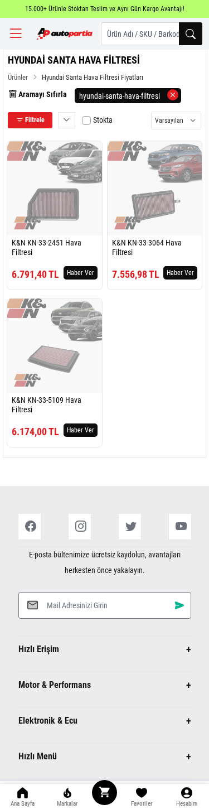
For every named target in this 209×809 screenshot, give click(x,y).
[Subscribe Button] (179, 605)
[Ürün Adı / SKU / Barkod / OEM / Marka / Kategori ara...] (190, 33)
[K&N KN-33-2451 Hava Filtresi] (54, 188)
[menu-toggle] (15, 33)
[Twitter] (130, 527)
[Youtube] (180, 527)
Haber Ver (80, 273)
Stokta (103, 119)
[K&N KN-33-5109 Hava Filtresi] (54, 345)
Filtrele (34, 120)
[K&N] (27, 223)
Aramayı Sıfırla (42, 94)
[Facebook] (29, 527)
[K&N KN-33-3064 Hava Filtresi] (155, 188)
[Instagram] (80, 527)
